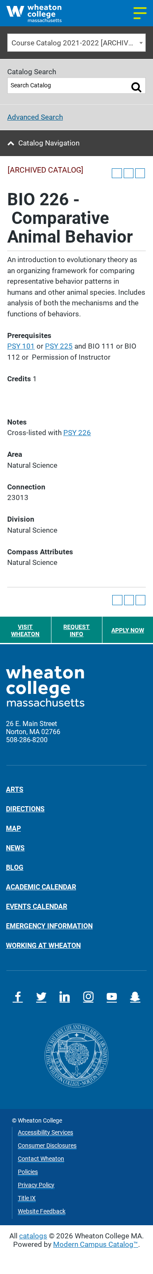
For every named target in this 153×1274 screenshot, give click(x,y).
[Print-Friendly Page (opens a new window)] (128, 173)
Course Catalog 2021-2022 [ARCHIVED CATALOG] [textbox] (78, 43)
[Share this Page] (117, 173)
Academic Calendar (41, 887)
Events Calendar (36, 906)
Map (13, 828)
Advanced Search (35, 117)
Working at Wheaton (43, 945)
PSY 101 (21, 346)
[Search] (136, 87)
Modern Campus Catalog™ (95, 1244)
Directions (25, 809)
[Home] (41, 13)
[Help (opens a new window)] (140, 173)
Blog (14, 867)
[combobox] (76, 43)
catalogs (33, 1236)
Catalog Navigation (48, 143)
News (15, 848)
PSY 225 (59, 346)
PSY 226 (77, 432)
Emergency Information (49, 926)
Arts (14, 789)
